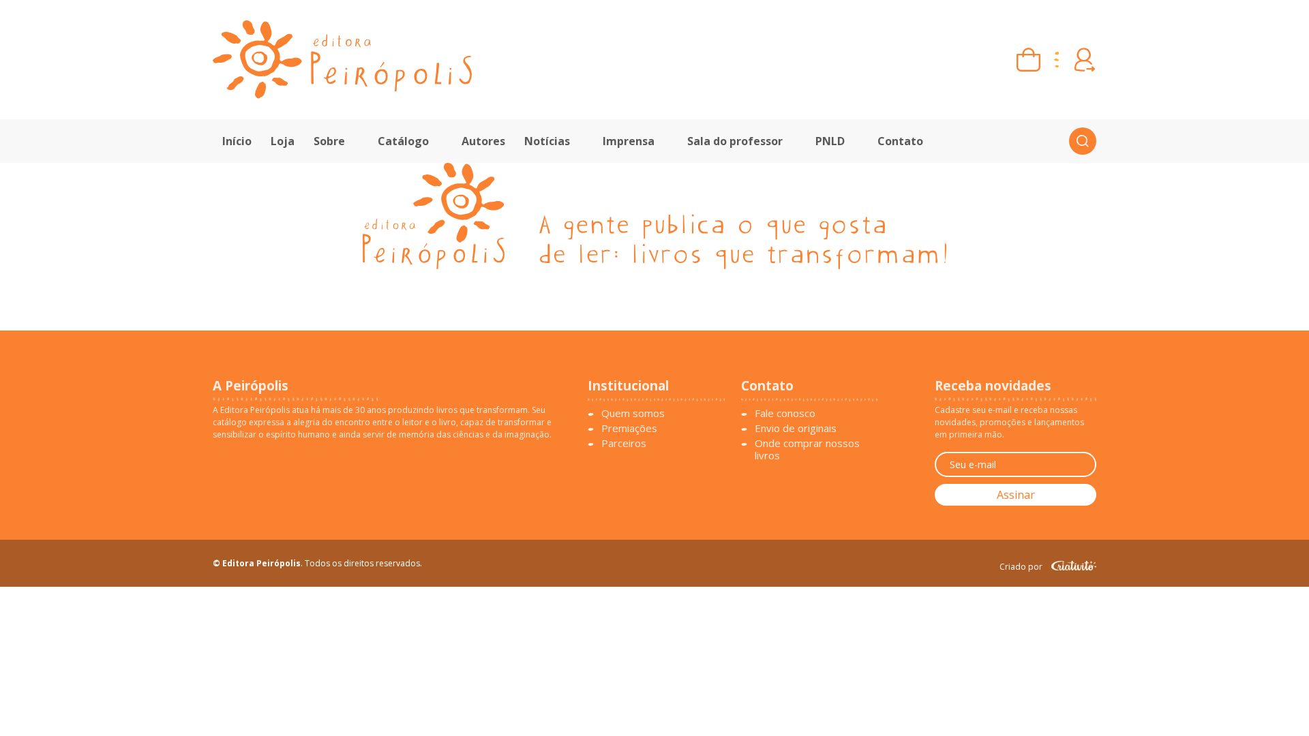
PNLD (830, 141)
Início (237, 141)
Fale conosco (785, 413)
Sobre (329, 141)
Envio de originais (796, 428)
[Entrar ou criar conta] (1084, 60)
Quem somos (633, 413)
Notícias (547, 141)
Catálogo (403, 141)
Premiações (629, 428)
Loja (283, 141)
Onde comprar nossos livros (807, 449)
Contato (900, 141)
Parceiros (623, 443)
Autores (483, 141)
